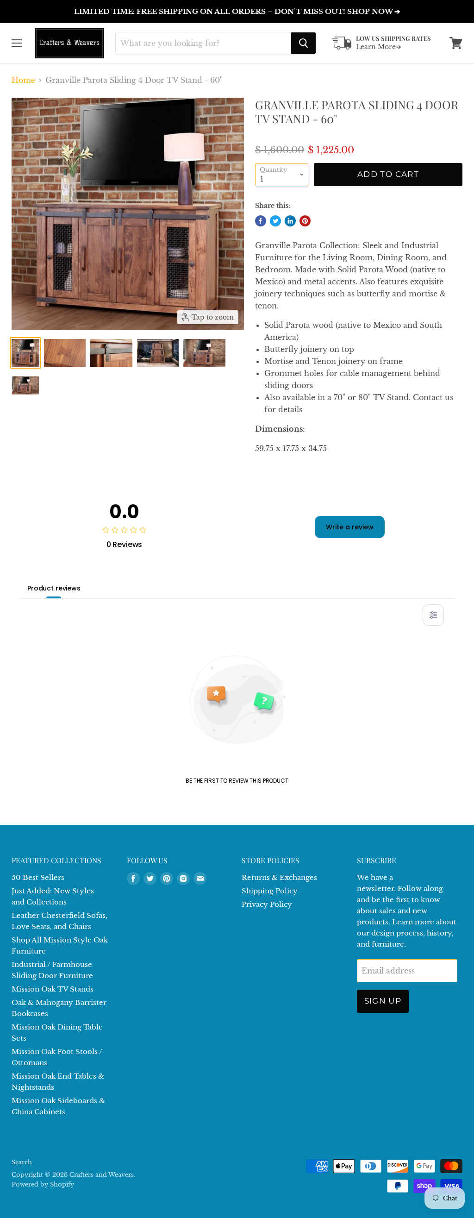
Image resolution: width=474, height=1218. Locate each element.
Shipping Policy (270, 890)
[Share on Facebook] (260, 220)
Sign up (383, 1000)
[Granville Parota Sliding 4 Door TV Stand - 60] (25, 353)
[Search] (303, 43)
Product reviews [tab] (54, 588)
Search (22, 1162)
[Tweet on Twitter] (275, 220)
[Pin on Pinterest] (305, 220)
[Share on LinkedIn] (290, 220)
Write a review (350, 527)
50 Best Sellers (38, 877)
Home (23, 80)
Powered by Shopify (43, 1184)
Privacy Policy (267, 904)
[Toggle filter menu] (433, 615)
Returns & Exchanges (279, 877)
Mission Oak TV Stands (53, 989)
